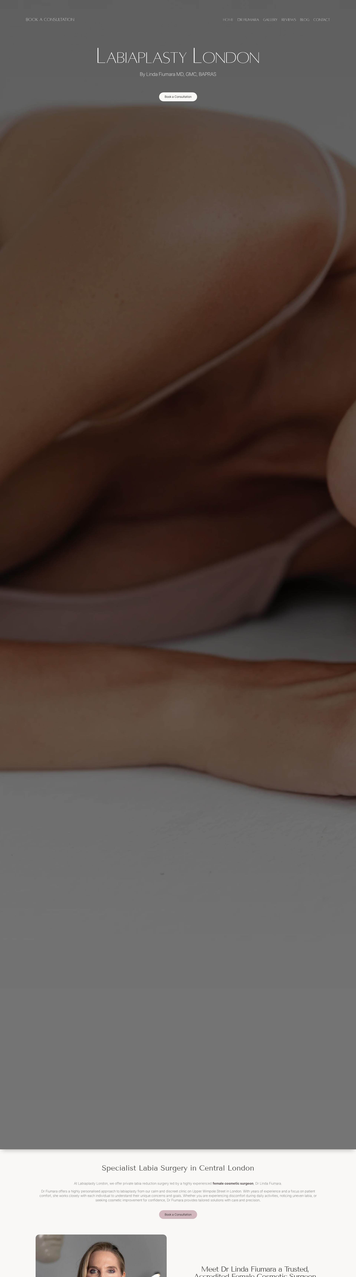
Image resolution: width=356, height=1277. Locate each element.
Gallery (270, 20)
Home (228, 20)
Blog (304, 20)
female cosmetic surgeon (233, 1183)
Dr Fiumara (248, 20)
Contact (321, 20)
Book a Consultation (178, 97)
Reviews (289, 20)
